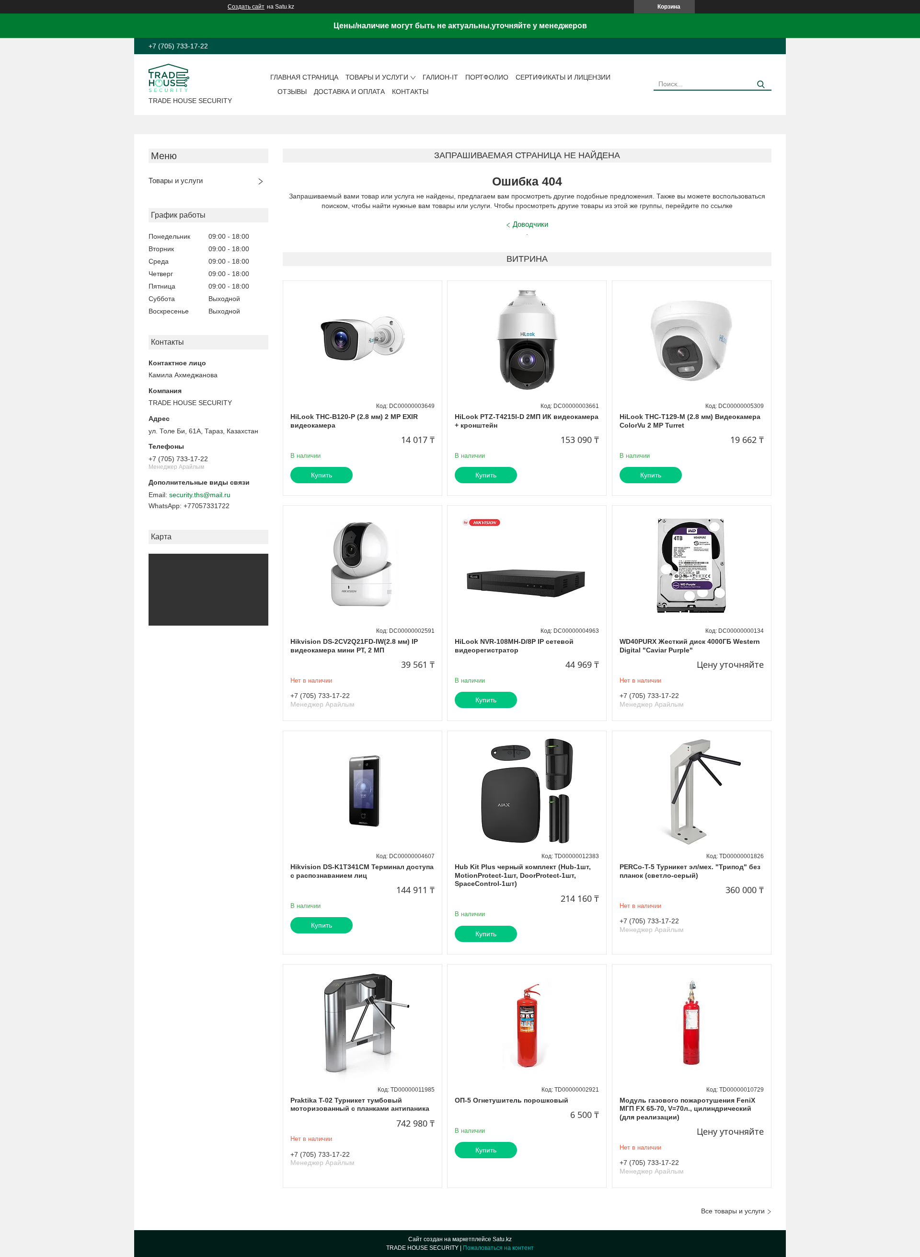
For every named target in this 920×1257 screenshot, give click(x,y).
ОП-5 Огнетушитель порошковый (511, 1100)
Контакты (410, 91)
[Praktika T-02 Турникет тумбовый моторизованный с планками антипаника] (362, 1024)
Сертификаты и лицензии (563, 77)
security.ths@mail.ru (199, 495)
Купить (321, 475)
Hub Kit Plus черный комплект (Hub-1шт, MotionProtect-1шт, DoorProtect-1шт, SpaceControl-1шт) (523, 875)
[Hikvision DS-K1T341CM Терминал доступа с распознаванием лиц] (362, 791)
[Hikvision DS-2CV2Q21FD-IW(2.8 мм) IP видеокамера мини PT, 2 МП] (362, 566)
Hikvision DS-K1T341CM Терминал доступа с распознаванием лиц (362, 871)
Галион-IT (440, 77)
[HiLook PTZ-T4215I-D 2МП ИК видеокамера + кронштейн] (527, 341)
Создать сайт (246, 6)
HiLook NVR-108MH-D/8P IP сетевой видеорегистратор (514, 646)
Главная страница (304, 77)
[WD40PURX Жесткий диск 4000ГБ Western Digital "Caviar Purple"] (691, 566)
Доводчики (530, 224)
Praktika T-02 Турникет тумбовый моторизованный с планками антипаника (359, 1104)
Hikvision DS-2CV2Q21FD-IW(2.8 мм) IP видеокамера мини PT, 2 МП (354, 646)
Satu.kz (502, 1239)
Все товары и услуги (733, 1211)
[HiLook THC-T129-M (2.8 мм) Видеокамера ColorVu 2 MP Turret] (691, 341)
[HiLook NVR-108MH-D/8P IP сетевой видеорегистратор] (527, 566)
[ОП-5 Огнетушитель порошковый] (527, 1024)
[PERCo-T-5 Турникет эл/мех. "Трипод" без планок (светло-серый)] (691, 791)
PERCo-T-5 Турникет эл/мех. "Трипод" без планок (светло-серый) (690, 871)
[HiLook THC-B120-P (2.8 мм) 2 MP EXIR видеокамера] (362, 341)
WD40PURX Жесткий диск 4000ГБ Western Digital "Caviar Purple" (690, 646)
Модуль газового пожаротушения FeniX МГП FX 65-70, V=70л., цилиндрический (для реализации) (687, 1108)
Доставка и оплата (349, 91)
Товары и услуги (376, 77)
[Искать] (760, 85)
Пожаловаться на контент (498, 1248)
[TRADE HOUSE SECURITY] (169, 77)
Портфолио (486, 77)
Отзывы (292, 91)
